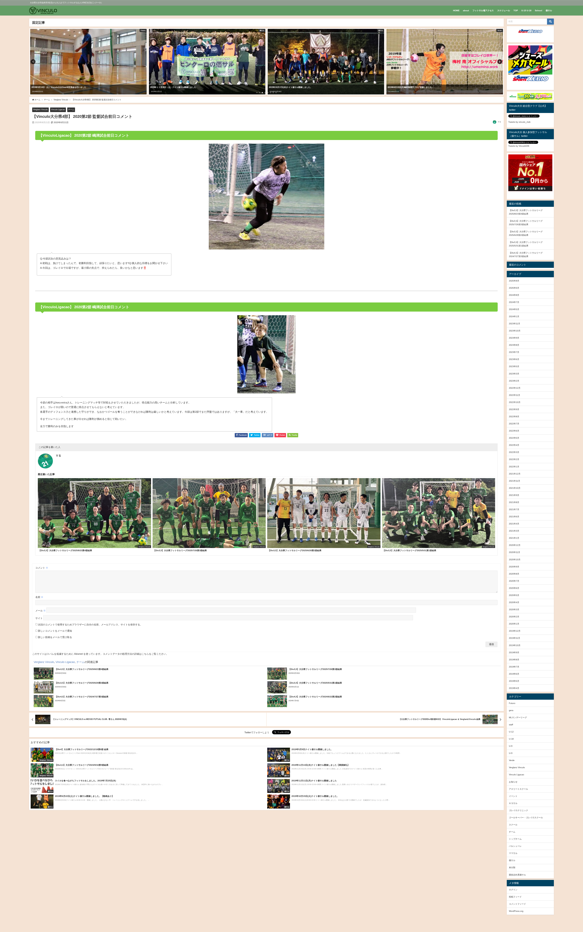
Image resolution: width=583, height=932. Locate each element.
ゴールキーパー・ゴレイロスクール (526, 817)
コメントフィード (517, 904)
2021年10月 (514, 488)
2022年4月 (514, 445)
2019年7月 (514, 667)
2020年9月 (514, 567)
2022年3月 (514, 452)
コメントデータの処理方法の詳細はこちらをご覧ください (134, 654)
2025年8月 (514, 281)
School (538, 10)
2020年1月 (514, 624)
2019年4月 (514, 688)
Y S (499, 122)
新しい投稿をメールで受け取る (55, 637)
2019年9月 (514, 652)
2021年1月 (514, 538)
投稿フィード (515, 897)
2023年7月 (514, 352)
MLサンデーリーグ (518, 717)
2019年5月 (514, 681)
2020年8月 (514, 574)
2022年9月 (514, 409)
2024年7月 (514, 302)
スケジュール (503, 10)
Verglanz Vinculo (40, 110)
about (466, 10)
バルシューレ (515, 846)
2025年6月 (514, 288)
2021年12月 (514, 474)
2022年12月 (514, 388)
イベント (513, 796)
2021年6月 (514, 517)
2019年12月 (514, 631)
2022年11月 (514, 395)
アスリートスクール (518, 789)
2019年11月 (514, 638)
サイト (39, 618)
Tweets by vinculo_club (519, 122)
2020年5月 (514, 595)
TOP (515, 10)
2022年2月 (514, 459)
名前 (39, 597)
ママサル (513, 853)
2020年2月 (514, 617)
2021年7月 (514, 509)
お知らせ (513, 782)
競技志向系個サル (517, 875)
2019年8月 (514, 660)
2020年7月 (514, 581)
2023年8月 (514, 345)
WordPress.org (516, 911)
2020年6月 (514, 588)
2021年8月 (514, 502)
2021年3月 (514, 531)
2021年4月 (514, 524)
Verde (512, 760)
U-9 (510, 746)
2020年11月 (514, 552)
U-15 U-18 (526, 10)
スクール (513, 825)
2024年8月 (514, 295)
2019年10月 (514, 645)
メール (40, 610)
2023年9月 (514, 338)
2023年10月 (514, 331)
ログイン (513, 890)
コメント (41, 568)
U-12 (511, 732)
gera (511, 710)
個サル (549, 10)
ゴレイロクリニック (518, 810)
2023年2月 (514, 381)
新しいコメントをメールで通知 (55, 631)
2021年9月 (514, 495)
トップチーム (515, 839)
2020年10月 (514, 559)
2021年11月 (514, 481)
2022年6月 (514, 431)
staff (511, 725)
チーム (71, 110)
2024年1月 (514, 316)
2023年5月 (514, 366)
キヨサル (513, 803)
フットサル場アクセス (483, 10)
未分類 (512, 867)
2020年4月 (514, 602)
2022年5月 (514, 438)
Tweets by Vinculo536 (518, 146)
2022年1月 (514, 467)
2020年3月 (514, 609)
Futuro (512, 703)
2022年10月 (514, 402)
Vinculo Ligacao (58, 110)
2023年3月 (514, 374)
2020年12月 (514, 545)
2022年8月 (514, 416)
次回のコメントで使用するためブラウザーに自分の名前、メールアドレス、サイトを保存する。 (90, 624)
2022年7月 (514, 424)
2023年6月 (514, 359)
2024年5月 (514, 309)
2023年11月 (514, 324)
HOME (456, 10)
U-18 (511, 739)
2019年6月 (514, 674)
